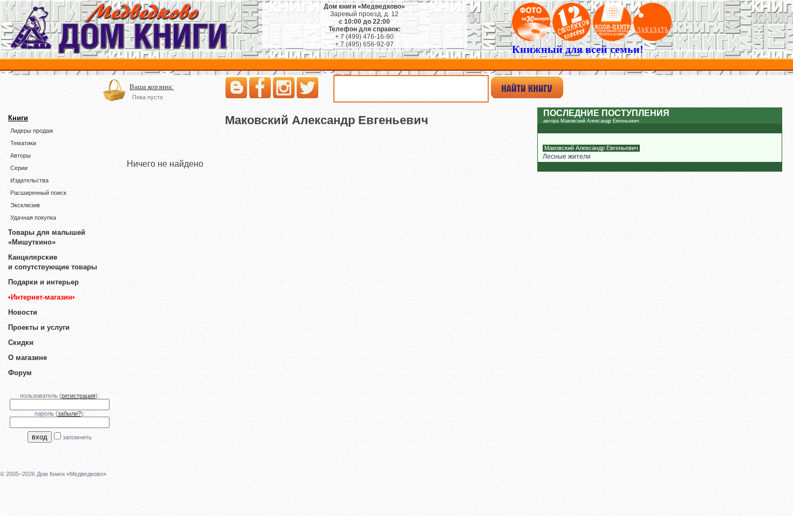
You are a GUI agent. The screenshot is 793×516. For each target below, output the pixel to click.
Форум (20, 373)
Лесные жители (567, 156)
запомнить (77, 437)
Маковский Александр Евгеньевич (591, 148)
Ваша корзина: (151, 87)
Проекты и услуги (39, 327)
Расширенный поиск (38, 192)
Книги (18, 118)
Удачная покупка (33, 217)
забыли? (69, 413)
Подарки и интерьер (43, 282)
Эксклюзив (25, 205)
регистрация (78, 395)
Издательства (29, 180)
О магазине (27, 358)
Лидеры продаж (31, 130)
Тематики (23, 143)
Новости (22, 312)
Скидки (20, 342)
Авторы (20, 155)
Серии (19, 168)
